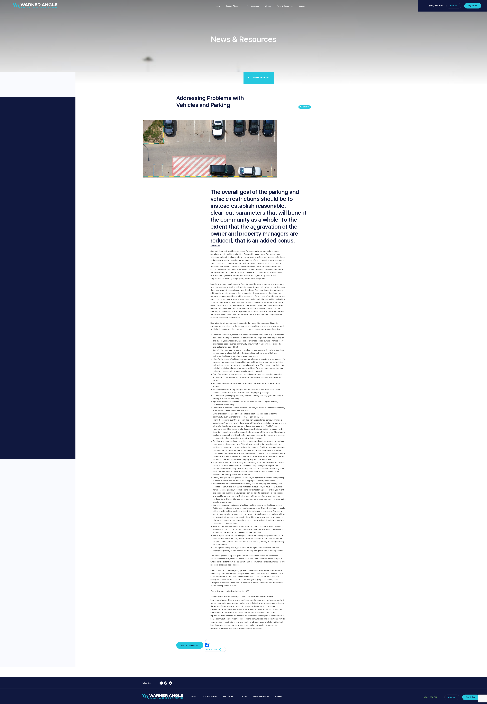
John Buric (215, 245)
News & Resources (261, 696)
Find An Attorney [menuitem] (233, 6)
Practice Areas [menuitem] (253, 6)
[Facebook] (161, 683)
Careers (278, 696)
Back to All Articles (261, 78)
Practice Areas (229, 696)
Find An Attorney (210, 696)
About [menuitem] (268, 6)
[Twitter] (165, 683)
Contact (453, 6)
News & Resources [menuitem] (285, 6)
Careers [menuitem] (302, 6)
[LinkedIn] (170, 683)
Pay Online (472, 6)
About (244, 696)
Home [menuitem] (217, 6)
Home (194, 696)
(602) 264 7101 (435, 6)
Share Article (211, 649)
